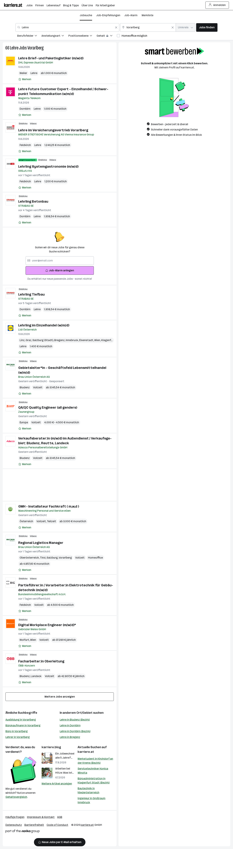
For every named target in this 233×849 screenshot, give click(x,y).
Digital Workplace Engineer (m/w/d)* (47, 625)
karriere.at (86, 752)
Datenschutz (13, 824)
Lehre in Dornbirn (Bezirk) (75, 731)
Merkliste (147, 15)
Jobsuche (86, 15)
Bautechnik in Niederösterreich (88, 790)
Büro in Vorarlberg (16, 731)
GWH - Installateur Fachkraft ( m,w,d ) (48, 506)
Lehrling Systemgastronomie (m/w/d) (48, 166)
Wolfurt (25, 639)
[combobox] (67, 27)
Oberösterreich (30, 557)
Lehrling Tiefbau (31, 294)
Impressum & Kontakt (41, 817)
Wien (97, 340)
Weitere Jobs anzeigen (60, 696)
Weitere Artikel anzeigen (57, 783)
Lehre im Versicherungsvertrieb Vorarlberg (53, 130)
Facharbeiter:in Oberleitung (41, 661)
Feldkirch (25, 145)
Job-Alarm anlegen (61, 270)
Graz (29, 340)
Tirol (43, 557)
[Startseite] (15, 5)
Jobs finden (207, 27)
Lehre (14, 48)
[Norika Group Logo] (22, 832)
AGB (59, 817)
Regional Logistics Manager (40, 543)
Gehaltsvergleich (16, 797)
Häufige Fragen (14, 817)
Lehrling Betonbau (33, 201)
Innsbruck (72, 340)
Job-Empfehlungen (108, 15)
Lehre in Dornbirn (70, 725)
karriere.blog (51, 747)
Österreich (26, 521)
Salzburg (53, 557)
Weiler (23, 73)
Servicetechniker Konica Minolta (93, 770)
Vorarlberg (35, 48)
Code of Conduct (57, 824)
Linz (23, 340)
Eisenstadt (86, 340)
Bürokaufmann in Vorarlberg (22, 725)
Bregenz (60, 340)
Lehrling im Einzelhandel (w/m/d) (43, 325)
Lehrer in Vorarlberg (17, 737)
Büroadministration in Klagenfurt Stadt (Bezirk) (94, 780)
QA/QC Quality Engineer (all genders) (47, 407)
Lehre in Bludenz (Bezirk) (75, 719)
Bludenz (25, 387)
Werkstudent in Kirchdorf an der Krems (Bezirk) (95, 760)
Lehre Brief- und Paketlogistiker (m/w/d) (50, 58)
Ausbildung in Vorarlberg (20, 719)
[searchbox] (60, 260)
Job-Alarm (130, 15)
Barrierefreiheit (34, 824)
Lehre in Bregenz (70, 737)
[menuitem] (29, 36)
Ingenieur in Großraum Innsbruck (91, 800)
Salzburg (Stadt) (43, 340)
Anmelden (219, 5)
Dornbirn (25, 108)
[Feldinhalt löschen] (116, 27)
